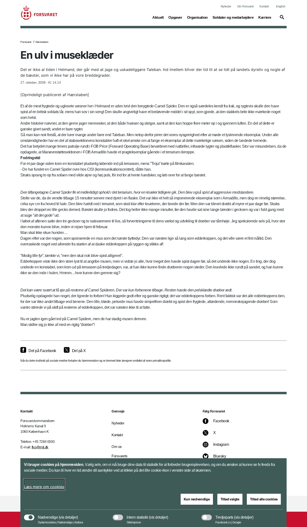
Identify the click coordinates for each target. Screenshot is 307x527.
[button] (281, 19)
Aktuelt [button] (158, 17)
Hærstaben (41, 42)
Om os (117, 447)
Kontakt (264, 6)
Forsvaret (25, 42)
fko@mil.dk (40, 447)
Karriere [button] (264, 17)
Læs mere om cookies (44, 486)
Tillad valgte (229, 499)
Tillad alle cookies (264, 499)
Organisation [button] (197, 17)
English (280, 6)
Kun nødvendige (197, 499)
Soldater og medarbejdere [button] (233, 17)
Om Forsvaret (245, 6)
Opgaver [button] (175, 17)
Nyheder (226, 6)
